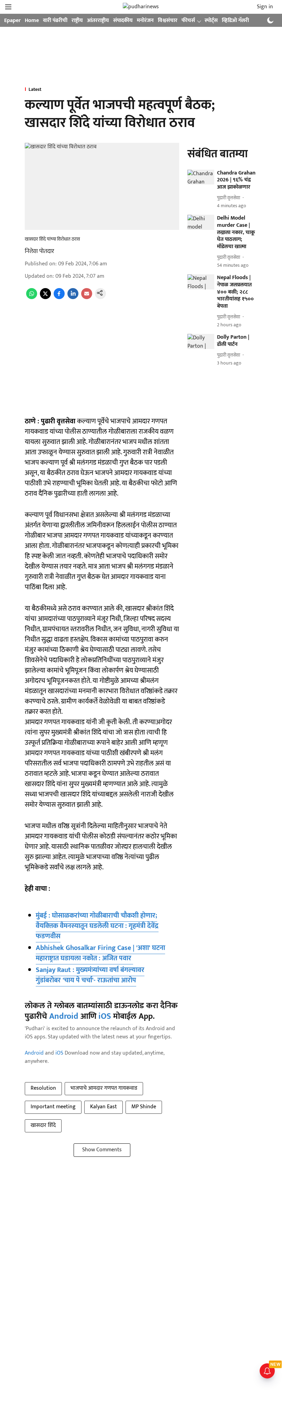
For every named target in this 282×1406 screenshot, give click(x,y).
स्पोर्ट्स (211, 20)
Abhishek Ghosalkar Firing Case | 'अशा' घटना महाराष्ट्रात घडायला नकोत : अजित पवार (100, 953)
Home (32, 20)
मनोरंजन (145, 20)
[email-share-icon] (86, 297)
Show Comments (102, 1149)
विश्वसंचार (167, 20)
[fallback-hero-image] (200, 177)
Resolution (43, 1088)
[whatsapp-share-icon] (31, 297)
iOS (104, 1016)
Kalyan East (103, 1106)
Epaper (12, 20)
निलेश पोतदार (39, 251)
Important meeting (53, 1106)
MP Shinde (143, 1106)
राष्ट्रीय (77, 20)
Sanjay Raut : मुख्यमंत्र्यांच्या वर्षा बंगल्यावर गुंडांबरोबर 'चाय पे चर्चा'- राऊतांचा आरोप (90, 975)
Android (63, 1016)
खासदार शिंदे (43, 1125)
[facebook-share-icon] (59, 297)
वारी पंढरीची (55, 20)
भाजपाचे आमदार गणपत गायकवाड (103, 1088)
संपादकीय (123, 20)
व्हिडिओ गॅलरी (235, 20)
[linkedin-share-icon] (72, 297)
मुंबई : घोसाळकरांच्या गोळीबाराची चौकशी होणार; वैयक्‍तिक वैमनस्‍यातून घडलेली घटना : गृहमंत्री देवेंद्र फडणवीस (97, 926)
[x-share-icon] (45, 297)
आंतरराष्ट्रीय (98, 20)
